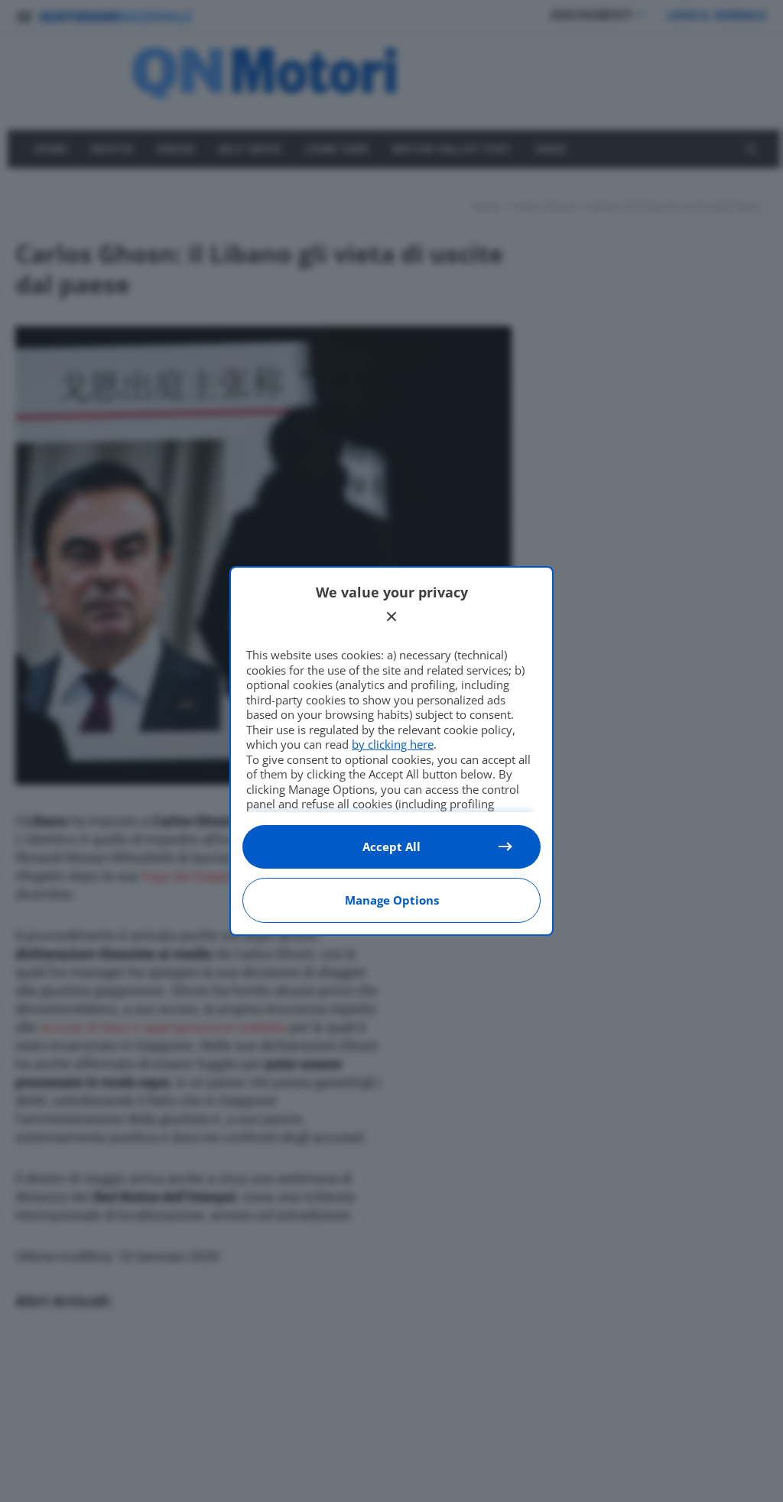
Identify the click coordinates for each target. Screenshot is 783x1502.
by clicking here (393, 744)
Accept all (391, 846)
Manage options (392, 900)
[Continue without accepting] (391, 616)
